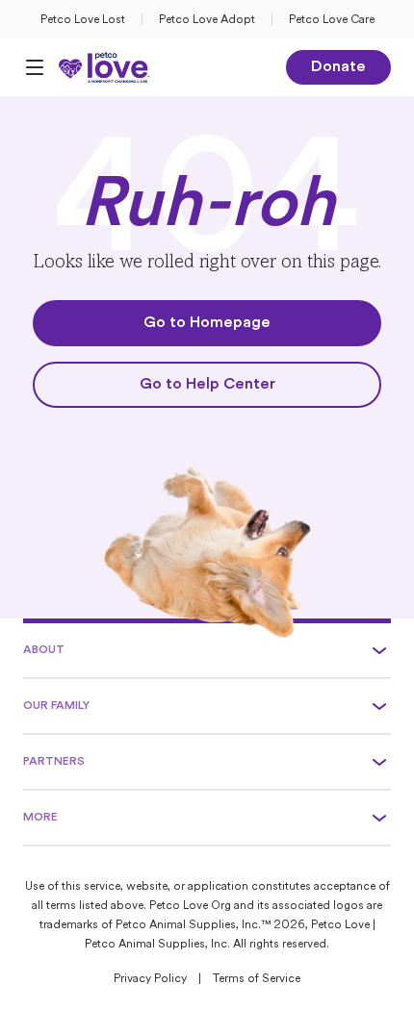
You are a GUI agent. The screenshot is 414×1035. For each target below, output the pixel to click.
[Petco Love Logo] (105, 67)
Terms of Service (256, 979)
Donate (338, 67)
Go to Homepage (207, 323)
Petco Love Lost (82, 20)
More (40, 817)
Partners (54, 762)
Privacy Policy (150, 979)
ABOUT (44, 650)
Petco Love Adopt (207, 20)
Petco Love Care (332, 20)
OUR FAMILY (56, 706)
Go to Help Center (207, 384)
